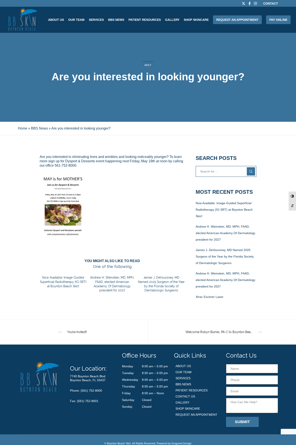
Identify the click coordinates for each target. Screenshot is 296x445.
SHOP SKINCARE (188, 408)
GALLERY (182, 402)
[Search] (251, 171)
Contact (270, 3)
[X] (243, 3)
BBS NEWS (183, 384)
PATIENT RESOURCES (192, 390)
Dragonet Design (181, 443)
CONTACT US (185, 396)
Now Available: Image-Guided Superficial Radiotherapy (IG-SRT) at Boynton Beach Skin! (224, 209)
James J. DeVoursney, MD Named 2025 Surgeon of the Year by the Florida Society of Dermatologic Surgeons (225, 256)
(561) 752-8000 (91, 390)
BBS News (39, 128)
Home (22, 128)
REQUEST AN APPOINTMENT (196, 414)
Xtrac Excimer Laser (209, 297)
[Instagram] (255, 3)
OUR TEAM (184, 372)
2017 (148, 65)
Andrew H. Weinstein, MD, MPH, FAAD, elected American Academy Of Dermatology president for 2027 (225, 233)
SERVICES (183, 378)
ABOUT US (183, 366)
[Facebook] (250, 3)
